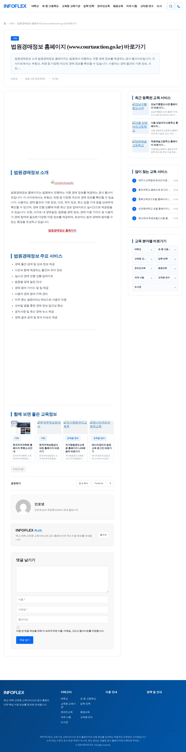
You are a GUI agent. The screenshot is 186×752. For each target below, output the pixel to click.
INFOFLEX (14, 692)
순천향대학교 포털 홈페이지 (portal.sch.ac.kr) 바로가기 (155, 208)
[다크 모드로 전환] (178, 6)
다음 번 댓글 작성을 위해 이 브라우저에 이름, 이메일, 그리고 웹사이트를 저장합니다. (60, 631)
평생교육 (118, 6)
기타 (11, 23)
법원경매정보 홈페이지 (62, 230)
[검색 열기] (170, 6)
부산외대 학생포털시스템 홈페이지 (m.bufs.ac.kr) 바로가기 (155, 218)
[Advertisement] (62, 124)
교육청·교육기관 (71, 6)
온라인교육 (103, 6)
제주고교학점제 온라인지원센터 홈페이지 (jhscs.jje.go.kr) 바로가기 (155, 180)
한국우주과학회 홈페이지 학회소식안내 (22, 448)
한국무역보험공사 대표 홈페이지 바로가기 (49, 448)
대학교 (35, 6)
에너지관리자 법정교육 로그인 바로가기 (102, 448)
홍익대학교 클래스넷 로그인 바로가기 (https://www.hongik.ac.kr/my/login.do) (155, 189)
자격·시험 (131, 6)
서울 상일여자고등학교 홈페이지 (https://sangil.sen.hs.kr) (164, 124)
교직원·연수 (147, 6)
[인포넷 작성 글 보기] (23, 507)
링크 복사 (83, 483)
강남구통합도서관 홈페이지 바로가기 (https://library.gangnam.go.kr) (164, 106)
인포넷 (39, 504)
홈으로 (103, 535)
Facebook (99, 483)
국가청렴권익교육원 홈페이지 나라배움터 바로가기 (75, 448)
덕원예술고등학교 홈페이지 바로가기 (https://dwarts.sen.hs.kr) (164, 143)
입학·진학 (88, 6)
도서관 (160, 6)
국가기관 (19, 469)
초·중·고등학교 (50, 6)
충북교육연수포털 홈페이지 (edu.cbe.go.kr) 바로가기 (155, 199)
